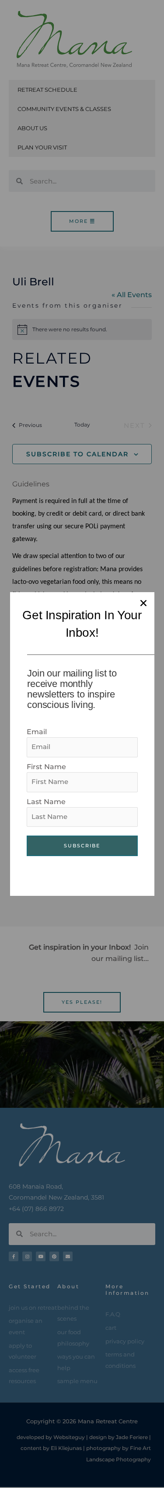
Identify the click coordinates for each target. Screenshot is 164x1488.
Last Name (46, 802)
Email (37, 732)
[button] (143, 603)
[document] (82, 744)
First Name (46, 767)
